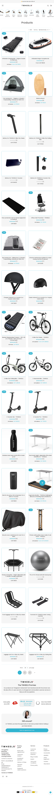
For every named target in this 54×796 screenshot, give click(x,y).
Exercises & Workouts (33, 753)
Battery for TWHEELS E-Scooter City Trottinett (40, 178)
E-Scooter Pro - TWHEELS (40, 417)
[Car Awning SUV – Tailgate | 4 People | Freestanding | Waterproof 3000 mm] (13, 83)
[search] (48, 5)
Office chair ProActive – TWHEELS (40, 218)
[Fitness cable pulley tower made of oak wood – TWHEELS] (40, 520)
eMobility (46, 755)
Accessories (47, 753)
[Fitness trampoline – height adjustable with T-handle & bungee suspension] (13, 560)
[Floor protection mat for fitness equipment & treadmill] (13, 203)
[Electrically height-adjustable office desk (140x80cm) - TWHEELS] (40, 440)
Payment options (19, 765)
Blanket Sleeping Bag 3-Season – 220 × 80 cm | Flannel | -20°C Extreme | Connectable (13, 339)
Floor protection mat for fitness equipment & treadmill (14, 218)
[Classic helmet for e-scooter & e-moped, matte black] (40, 283)
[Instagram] (2, 776)
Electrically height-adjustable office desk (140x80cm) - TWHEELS (40, 456)
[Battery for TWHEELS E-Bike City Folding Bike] (40, 123)
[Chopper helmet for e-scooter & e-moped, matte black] (13, 283)
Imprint (32, 759)
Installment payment (20, 759)
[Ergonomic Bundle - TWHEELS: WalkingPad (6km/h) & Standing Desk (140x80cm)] (40, 480)
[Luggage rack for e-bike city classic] (13, 640)
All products (47, 764)
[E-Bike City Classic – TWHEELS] (40, 322)
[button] (28, 783)
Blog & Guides (34, 757)
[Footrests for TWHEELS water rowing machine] (40, 600)
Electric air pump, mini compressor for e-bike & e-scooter (13, 495)
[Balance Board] (40, 83)
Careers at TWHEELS (7, 772)
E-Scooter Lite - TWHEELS (14, 417)
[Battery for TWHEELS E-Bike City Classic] (13, 123)
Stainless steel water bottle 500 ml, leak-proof (13, 456)
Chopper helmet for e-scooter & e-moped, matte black (14, 298)
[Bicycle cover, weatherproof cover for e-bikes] (13, 520)
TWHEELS (29, 790)
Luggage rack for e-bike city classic (13, 654)
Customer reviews (20, 755)
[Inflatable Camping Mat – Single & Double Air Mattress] (13, 44)
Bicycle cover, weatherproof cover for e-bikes (13, 535)
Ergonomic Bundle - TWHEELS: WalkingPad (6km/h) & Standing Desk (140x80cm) (40, 495)
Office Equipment (46, 758)
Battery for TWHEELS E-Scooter (13, 178)
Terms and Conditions (33, 762)
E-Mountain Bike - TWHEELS (40, 378)
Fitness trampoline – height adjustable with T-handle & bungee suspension (14, 575)
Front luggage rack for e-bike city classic (13, 614)
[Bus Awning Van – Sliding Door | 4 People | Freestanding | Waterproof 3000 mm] (13, 243)
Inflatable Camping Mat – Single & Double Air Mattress (13, 59)
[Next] (34, 672)
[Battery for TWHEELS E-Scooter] (13, 163)
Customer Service (33, 749)
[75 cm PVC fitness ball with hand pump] (40, 560)
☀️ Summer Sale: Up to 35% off (28, 1)
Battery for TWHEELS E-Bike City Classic (14, 138)
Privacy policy (34, 765)
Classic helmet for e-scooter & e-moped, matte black (40, 298)
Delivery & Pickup (21, 762)
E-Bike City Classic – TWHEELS (40, 337)
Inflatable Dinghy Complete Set (40, 58)
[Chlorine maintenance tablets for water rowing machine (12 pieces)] (40, 243)
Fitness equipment (47, 749)
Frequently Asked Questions (21, 769)
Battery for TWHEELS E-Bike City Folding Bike (40, 138)
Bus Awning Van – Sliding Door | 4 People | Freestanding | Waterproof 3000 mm (13, 258)
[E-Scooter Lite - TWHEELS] (13, 402)
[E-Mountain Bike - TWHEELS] (40, 364)
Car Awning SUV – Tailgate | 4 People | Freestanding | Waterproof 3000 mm (13, 99)
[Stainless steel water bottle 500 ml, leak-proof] (13, 440)
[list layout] (29, 29)
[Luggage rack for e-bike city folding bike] (40, 640)
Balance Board (40, 98)
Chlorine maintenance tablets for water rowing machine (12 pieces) (40, 258)
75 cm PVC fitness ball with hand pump (40, 575)
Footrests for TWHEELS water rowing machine (40, 615)
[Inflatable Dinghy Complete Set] (40, 44)
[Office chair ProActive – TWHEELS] (40, 203)
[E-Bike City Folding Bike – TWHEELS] (13, 364)
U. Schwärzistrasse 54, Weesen (6, 769)
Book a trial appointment (20, 751)
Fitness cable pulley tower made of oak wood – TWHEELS (40, 535)
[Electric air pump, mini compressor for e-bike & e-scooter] (13, 480)
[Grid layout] (31, 29)
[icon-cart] (51, 5)
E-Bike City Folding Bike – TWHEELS (13, 378)
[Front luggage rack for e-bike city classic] (13, 600)
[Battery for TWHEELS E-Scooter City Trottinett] (40, 163)
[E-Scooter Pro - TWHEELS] (40, 402)
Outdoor (46, 761)
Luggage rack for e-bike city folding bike (40, 654)
